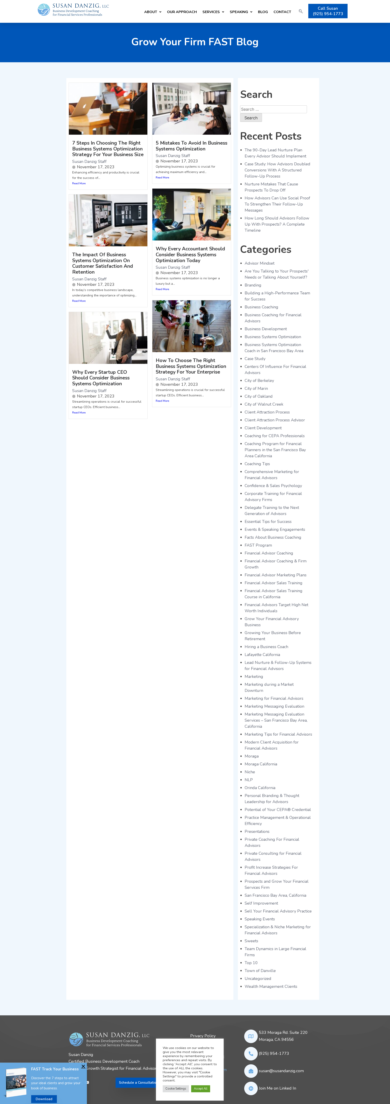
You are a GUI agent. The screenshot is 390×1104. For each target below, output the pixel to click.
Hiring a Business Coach (266, 646)
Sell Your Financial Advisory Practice (278, 911)
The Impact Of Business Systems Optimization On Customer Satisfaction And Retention (102, 263)
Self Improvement (261, 903)
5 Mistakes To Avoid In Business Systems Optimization (191, 146)
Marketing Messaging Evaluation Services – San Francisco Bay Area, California (276, 720)
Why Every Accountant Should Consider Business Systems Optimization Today (190, 254)
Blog (263, 11)
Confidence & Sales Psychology (273, 485)
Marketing (254, 676)
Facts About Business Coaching (273, 537)
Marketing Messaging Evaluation (274, 706)
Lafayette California (262, 654)
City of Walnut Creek (264, 404)
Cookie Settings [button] (175, 1089)
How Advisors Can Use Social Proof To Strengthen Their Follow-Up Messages (277, 204)
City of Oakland (259, 396)
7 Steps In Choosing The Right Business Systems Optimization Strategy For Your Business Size (108, 149)
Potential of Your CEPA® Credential (278, 809)
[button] (153, 11)
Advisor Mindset (259, 263)
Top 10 (251, 962)
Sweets (251, 941)
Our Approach (182, 11)
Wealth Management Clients (271, 986)
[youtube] (86, 1082)
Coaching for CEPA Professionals (275, 436)
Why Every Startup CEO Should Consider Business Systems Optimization (101, 378)
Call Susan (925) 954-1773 (328, 11)
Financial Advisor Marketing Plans (275, 575)
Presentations (257, 831)
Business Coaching (261, 307)
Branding (253, 285)
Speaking (239, 11)
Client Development (263, 428)
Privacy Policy (203, 1036)
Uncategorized (258, 978)
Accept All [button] (200, 1089)
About (150, 11)
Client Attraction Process (267, 412)
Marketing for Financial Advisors (274, 698)
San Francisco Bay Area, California (275, 895)
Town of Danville (260, 970)
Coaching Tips (257, 464)
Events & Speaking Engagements (275, 529)
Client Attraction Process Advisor (275, 420)
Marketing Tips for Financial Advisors (278, 734)
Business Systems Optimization (273, 337)
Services (211, 11)
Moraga (252, 756)
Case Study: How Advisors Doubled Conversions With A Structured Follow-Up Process (277, 170)
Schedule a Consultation (138, 1082)
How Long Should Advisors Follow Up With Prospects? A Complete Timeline (277, 224)
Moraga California (261, 764)
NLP (249, 780)
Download (44, 1097)
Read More (79, 183)
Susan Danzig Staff (89, 161)
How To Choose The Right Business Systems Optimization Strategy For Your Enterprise (191, 366)
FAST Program (258, 545)
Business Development (266, 329)
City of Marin (256, 388)
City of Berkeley (259, 380)
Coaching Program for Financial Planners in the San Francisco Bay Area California (275, 450)
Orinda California (260, 787)
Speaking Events (260, 919)
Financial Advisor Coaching (269, 553)
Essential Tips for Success (268, 521)
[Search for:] (273, 109)
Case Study (255, 358)
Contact (282, 11)
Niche (250, 772)
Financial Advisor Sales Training (273, 583)
